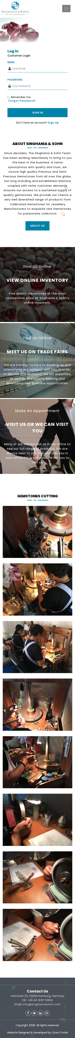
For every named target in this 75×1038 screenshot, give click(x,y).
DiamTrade (60, 1032)
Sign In (37, 112)
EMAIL (11, 62)
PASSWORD (15, 79)
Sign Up (53, 122)
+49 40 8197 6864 (39, 1000)
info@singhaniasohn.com (41, 1004)
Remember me (21, 97)
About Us (37, 226)
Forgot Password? (22, 101)
